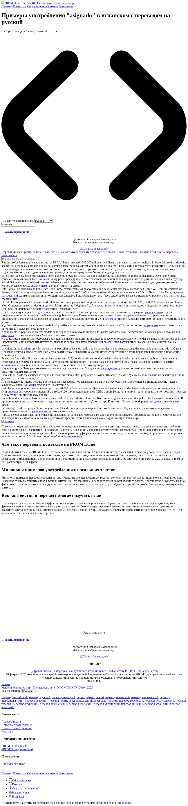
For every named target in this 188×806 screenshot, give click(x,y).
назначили (111, 318)
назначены (29, 384)
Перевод (6, 6)
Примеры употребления (16, 724)
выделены (48, 305)
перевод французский (90, 697)
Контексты (19, 6)
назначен (43, 279)
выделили (178, 265)
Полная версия (42, 687)
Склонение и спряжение (16, 728)
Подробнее (125, 802)
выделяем (43, 418)
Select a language (11, 690)
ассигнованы (9, 365)
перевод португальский (159, 700)
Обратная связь (21, 780)
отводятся (155, 401)
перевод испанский (117, 697)
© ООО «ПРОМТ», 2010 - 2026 (73, 687)
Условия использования (16, 687)
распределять (153, 312)
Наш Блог (18, 796)
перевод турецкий (27, 703)
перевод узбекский (80, 703)
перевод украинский (107, 703)
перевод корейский (131, 700)
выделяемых (143, 315)
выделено (151, 375)
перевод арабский (36, 700)
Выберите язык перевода (18, 220)
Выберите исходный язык (17, 31)
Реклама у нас (21, 792)
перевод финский (132, 703)
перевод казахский (80, 700)
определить (151, 325)
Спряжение (42, 6)
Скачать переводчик (15, 231)
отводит (31, 351)
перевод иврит (58, 700)
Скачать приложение (25, 788)
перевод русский (39, 697)
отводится (7, 335)
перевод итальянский (144, 697)
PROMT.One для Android (17, 749)
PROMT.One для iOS (14, 746)
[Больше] (7, 421)
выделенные (111, 341)
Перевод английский (14, 697)
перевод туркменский (53, 703)
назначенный (9, 295)
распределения (41, 411)
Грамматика (66, 6)
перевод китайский (105, 700)
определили (15, 391)
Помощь (17, 784)
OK (3, 802)
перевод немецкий (63, 697)
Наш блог (7, 731)
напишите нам (73, 436)
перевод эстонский (157, 703)
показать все (9, 255)
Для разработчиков (13, 763)
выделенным (39, 285)
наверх (5, 684)
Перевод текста (11, 721)
